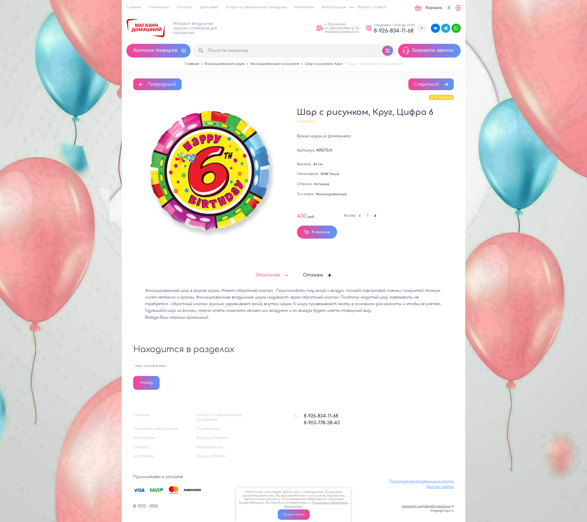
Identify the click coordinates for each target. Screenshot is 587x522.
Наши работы (210, 456)
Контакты (304, 7)
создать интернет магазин (426, 506)
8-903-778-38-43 (322, 422)
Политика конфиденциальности (421, 481)
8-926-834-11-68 (394, 31)
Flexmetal (306, 121)
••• (351, 7)
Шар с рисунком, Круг (150, 365)
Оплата (184, 7)
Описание (268, 275)
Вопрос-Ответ (372, 7)
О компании (158, 7)
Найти (200, 50)
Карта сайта (440, 487)
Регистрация (333, 7)
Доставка (208, 7)
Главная (133, 7)
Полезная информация (155, 429)
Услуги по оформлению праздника (256, 7)
